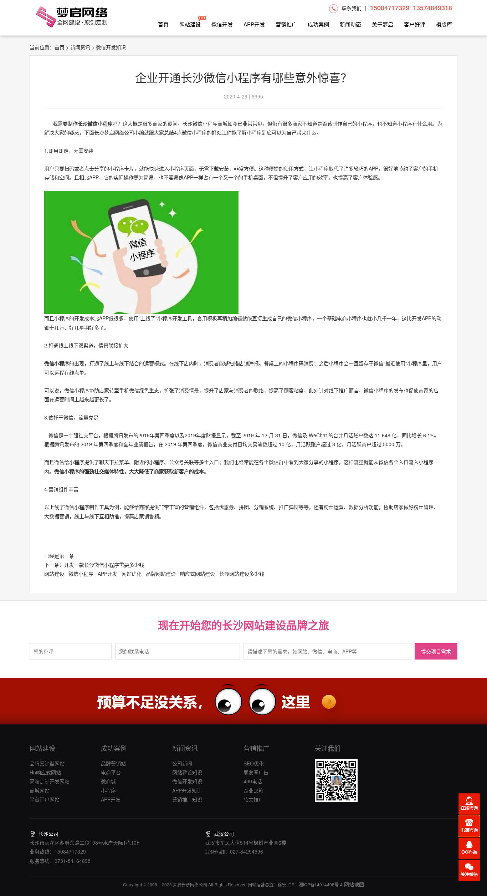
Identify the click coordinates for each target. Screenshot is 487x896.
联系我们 (352, 7)
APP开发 (254, 24)
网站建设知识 (187, 772)
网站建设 (190, 24)
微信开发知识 (187, 781)
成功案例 (318, 24)
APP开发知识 (187, 790)
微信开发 (222, 24)
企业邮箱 (253, 790)
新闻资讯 (80, 47)
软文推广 (253, 799)
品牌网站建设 (161, 573)
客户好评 (414, 24)
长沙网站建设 (254, 624)
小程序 (108, 790)
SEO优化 (254, 763)
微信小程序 (56, 363)
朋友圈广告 (256, 772)
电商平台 (111, 772)
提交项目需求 (436, 652)
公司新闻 (182, 763)
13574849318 (432, 7)
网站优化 (132, 573)
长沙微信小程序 (95, 123)
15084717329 (389, 7)
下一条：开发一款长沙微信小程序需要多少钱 (94, 564)
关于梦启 (382, 24)
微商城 (108, 781)
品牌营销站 (113, 763)
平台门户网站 (45, 799)
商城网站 (40, 790)
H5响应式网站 (45, 772)
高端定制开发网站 (50, 781)
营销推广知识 (187, 799)
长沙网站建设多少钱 (241, 573)
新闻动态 (350, 24)
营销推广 (286, 24)
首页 (163, 24)
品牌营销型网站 (47, 763)
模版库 (444, 24)
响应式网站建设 (197, 573)
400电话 (253, 781)
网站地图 (353, 884)
